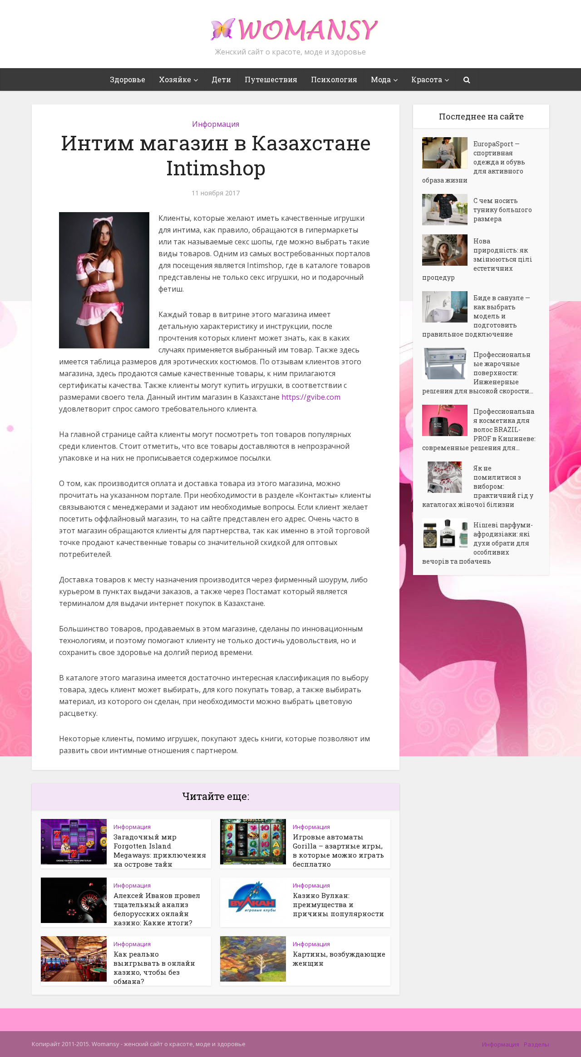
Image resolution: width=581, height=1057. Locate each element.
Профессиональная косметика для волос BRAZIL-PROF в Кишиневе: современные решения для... (479, 429)
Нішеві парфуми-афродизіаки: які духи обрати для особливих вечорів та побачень (477, 543)
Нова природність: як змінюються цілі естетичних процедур (477, 259)
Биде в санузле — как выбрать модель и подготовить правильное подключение (476, 315)
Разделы (536, 1044)
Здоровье (127, 79)
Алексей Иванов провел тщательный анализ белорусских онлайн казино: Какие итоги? (156, 909)
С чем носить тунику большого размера (502, 209)
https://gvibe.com (310, 397)
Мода (381, 79)
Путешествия (271, 79)
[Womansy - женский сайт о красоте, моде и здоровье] (290, 25)
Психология (334, 79)
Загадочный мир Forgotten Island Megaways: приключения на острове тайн (159, 850)
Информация (215, 124)
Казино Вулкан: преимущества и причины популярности (338, 904)
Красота (426, 79)
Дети (221, 79)
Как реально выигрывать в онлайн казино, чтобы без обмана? (154, 967)
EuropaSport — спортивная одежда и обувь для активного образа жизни (473, 161)
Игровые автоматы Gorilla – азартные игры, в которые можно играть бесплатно (338, 850)
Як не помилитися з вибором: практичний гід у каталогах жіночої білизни (477, 486)
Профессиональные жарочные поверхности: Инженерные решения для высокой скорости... (477, 372)
